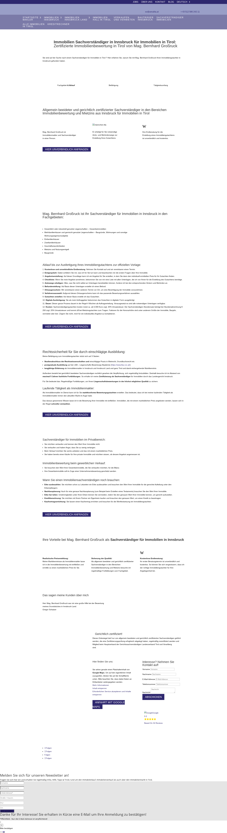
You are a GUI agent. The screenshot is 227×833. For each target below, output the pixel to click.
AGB (46, 725)
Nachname (146, 674)
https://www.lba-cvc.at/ (120, 365)
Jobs (135, 2)
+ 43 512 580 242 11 (190, 12)
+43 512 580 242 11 (51, 670)
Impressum (49, 716)
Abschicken (153, 697)
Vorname (146, 669)
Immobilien (170, 18)
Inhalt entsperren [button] (99, 688)
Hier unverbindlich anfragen (66, 149)
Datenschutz (49, 720)
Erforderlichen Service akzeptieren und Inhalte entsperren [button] (111, 693)
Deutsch (182, 2)
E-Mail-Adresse (148, 679)
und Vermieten (124, 18)
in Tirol (34, 25)
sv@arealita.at (152, 12)
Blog (171, 2)
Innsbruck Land (76, 18)
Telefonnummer (148, 684)
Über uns (146, 2)
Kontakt (160, 2)
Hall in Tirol (102, 18)
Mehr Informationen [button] (100, 685)
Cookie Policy (50, 729)
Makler (30, 18)
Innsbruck (51, 18)
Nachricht (146, 692)
